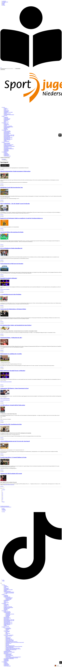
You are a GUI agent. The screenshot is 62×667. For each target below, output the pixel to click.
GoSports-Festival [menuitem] (6, 154)
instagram (3, 511)
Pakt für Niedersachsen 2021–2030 (9, 620)
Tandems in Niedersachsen (9, 647)
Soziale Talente (6, 604)
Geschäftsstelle (6, 586)
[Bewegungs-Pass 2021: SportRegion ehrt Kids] (4, 431)
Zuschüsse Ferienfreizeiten (8, 651)
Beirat (7, 636)
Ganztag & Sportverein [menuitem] (7, 131)
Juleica (5, 601)
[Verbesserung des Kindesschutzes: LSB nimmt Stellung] (4, 316)
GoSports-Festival (6, 664)
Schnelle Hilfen (8, 650)
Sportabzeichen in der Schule (8, 623)
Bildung (3, 594)
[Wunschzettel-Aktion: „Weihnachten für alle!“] (4, 344)
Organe (5, 587)
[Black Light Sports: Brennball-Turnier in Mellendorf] (4, 377)
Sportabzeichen (6, 659)
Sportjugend (4, 159)
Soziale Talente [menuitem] (6, 123)
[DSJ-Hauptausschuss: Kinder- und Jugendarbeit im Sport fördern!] (4, 329)
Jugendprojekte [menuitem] (6, 151)
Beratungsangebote (8, 643)
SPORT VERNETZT (7, 624)
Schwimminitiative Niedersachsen (9, 658)
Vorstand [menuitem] (5, 108)
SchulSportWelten (6, 626)
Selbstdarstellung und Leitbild (8, 589)
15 (2, 495)
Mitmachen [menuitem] (5, 128)
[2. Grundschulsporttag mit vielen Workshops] (4, 301)
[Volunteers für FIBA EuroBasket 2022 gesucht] (3, 480)
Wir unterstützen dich (9, 635)
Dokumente (7, 616)
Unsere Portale (3, 69)
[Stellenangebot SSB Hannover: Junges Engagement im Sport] (4, 394)
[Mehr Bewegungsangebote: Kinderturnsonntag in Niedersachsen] (4, 178)
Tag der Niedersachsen (7, 665)
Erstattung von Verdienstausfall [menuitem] (8, 126)
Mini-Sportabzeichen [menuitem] (7, 138)
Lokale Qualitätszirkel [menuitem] (7, 118)
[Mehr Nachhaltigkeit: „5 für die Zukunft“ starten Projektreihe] (4, 210)
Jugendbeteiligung (8, 628)
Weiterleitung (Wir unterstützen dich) (11, 649)
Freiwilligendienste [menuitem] (6, 127)
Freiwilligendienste (6, 608)
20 (2, 499)
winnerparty (5, 662)
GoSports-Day (6, 663)
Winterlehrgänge (6, 602)
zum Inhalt (3, 2)
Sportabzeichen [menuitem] (6, 149)
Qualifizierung (8, 615)
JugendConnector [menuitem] (6, 124)
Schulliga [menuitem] (5, 140)
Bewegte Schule (6, 618)
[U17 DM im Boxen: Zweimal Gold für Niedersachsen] (2, 412)
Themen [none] (3, 142)
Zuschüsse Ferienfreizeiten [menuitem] (8, 145)
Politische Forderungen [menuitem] (7, 113)
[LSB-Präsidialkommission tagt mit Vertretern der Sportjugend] (4, 448)
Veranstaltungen (8, 638)
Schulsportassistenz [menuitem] (7, 119)
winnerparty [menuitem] (5, 152)
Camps (7, 630)
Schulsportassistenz (7, 600)
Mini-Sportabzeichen (7, 622)
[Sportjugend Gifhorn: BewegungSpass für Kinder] (4, 239)
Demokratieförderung (7, 627)
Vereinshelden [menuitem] (6, 129)
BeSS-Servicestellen (7, 621)
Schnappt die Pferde (9, 598)
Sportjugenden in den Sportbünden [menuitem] (9, 114)
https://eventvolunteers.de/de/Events (9, 484)
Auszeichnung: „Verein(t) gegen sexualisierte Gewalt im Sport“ (15, 642)
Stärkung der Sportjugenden (10, 592)
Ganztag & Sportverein (7, 612)
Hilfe (6, 632)
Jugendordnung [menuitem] (6, 111)
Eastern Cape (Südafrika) (9, 655)
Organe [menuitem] (5, 109)
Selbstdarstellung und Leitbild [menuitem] (8, 112)
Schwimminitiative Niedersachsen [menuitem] (9, 148)
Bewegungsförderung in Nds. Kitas (9, 619)
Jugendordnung (6, 588)
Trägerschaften (8, 613)
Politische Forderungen (7, 591)
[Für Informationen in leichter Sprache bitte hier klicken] (31, 66)
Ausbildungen (6, 595)
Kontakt (3, 3)
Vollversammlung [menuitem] (6, 110)
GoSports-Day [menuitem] (6, 153)
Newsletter (5, 593)
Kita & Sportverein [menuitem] (6, 132)
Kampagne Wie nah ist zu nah (10, 645)
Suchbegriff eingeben (3, 68)
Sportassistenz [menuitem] (6, 120)
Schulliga (5, 625)
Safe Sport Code (8, 637)
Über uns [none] (3, 107)
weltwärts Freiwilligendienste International (12, 657)
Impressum (3, 509)
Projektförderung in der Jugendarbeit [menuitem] (9, 146)
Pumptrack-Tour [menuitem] (6, 155)
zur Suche (3, 5)
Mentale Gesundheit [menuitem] (7, 143)
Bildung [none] (3, 116)
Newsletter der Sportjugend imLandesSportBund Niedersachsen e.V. (5, 506)
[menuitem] (32, 111)
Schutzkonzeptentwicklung (10, 640)
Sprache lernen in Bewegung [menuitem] (8, 137)
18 (2, 497)
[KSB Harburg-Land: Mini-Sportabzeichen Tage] (4, 194)
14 (2, 494)
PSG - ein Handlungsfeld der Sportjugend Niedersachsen (14, 646)
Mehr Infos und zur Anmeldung (4, 289)
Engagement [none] (4, 122)
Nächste (3, 501)
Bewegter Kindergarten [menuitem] (7, 133)
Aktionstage (7, 629)
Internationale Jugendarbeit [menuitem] (8, 147)
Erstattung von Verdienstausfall (8, 607)
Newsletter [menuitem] (5, 115)
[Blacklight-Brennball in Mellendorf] (4, 285)
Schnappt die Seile (8, 599)
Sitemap (3, 4)
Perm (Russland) (8, 656)
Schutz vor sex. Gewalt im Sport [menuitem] (8, 144)
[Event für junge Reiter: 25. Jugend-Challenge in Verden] (4, 464)
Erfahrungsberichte (8, 654)
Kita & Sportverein (6, 617)
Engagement (4, 603)
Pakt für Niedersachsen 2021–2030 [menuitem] (9, 135)
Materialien (7, 644)
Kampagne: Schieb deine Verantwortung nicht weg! (13, 648)
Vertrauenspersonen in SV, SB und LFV (11, 641)
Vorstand (5, 585)
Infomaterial (7, 631)
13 (2, 493)
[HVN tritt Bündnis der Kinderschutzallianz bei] (4, 255)
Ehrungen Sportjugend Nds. (8, 606)
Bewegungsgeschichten (9, 597)
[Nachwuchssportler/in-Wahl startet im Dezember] (4, 270)
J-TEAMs (5, 605)
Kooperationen (8, 614)
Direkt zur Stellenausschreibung (4, 398)
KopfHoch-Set (8, 633)
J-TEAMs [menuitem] (5, 125)
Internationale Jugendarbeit (8, 653)
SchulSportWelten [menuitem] (6, 141)
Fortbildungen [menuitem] (6, 117)
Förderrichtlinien (6, 660)
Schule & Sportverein (7, 611)
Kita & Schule (4, 610)
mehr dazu (1, 214)
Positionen (5, 590)
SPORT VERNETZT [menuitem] (7, 139)
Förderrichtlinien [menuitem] (6, 150)
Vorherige (3, 489)
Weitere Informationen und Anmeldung (6, 381)
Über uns (3, 584)
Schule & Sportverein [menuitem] (7, 130)
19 (2, 498)
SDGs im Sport (6, 652)
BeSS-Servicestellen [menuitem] (7, 136)
